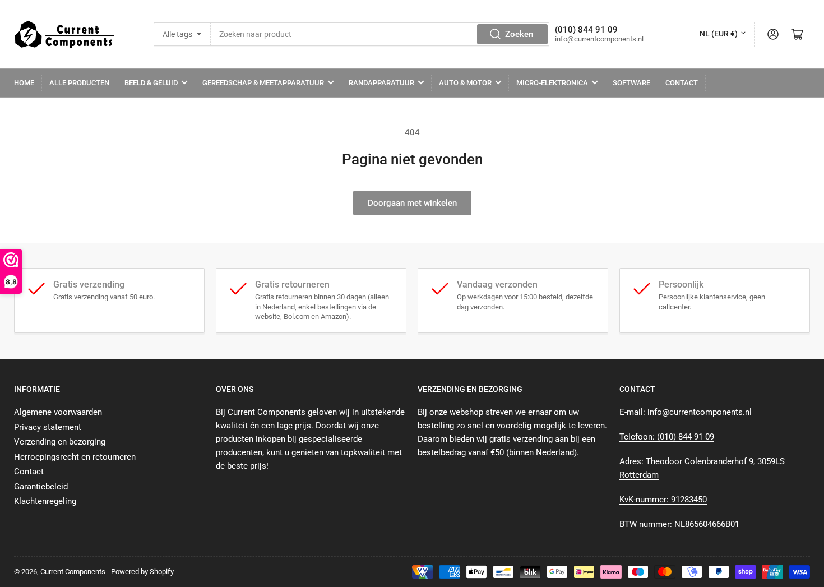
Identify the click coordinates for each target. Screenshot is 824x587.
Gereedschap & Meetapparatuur (263, 82)
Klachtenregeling (45, 501)
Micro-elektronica (552, 82)
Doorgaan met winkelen (412, 203)
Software (631, 82)
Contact (681, 82)
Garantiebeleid (41, 487)
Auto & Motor (465, 82)
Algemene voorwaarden (58, 412)
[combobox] (380, 34)
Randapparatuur (381, 82)
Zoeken (519, 34)
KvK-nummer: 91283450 (663, 499)
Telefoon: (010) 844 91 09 (666, 437)
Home (24, 82)
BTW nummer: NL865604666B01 (679, 524)
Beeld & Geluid (151, 82)
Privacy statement (47, 427)
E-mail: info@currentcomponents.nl (685, 412)
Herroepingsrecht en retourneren (75, 457)
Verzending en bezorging (59, 442)
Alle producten (79, 82)
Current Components (72, 571)
